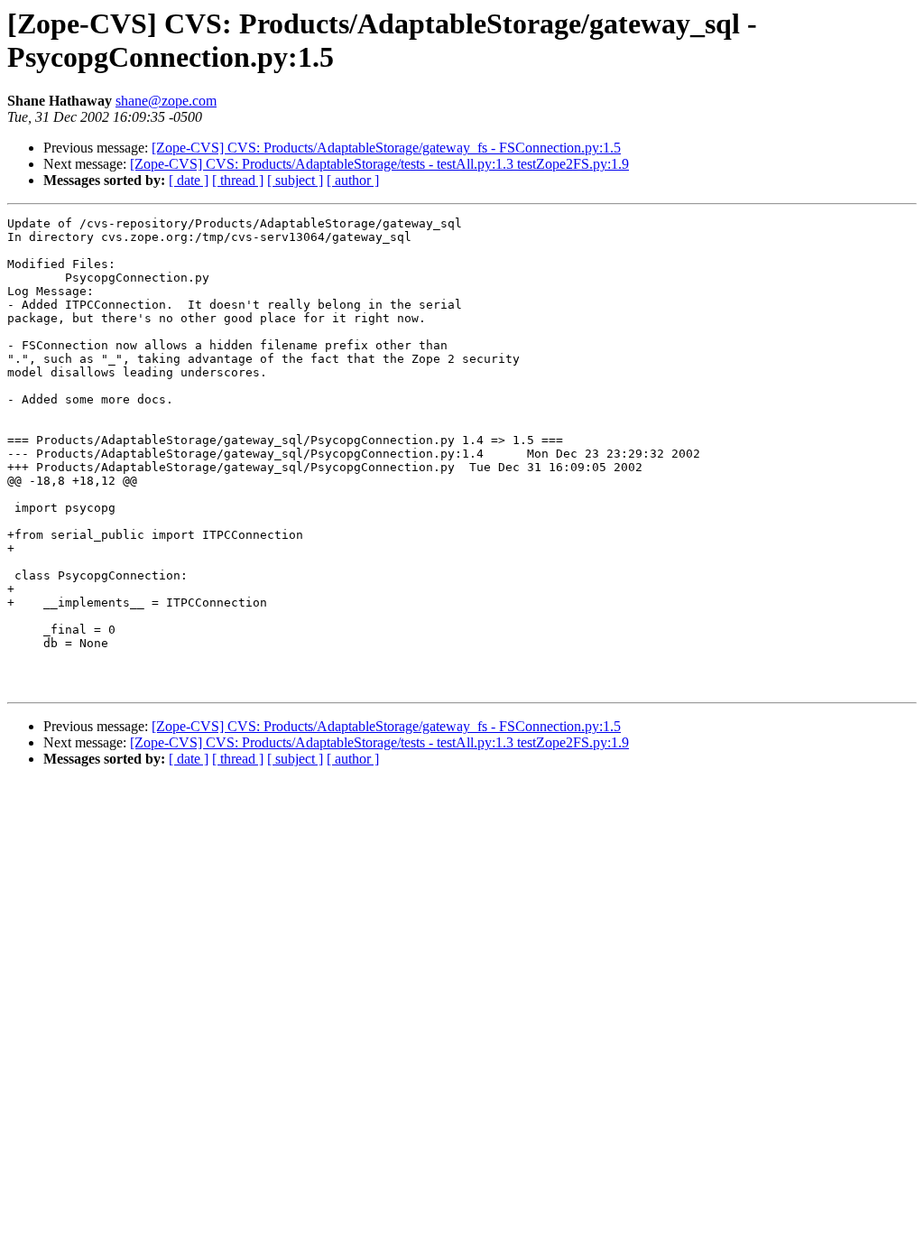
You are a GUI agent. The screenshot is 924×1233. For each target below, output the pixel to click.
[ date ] (188, 180)
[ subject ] (295, 180)
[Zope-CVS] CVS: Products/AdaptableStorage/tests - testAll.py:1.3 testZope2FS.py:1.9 (379, 164)
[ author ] (353, 180)
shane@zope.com (166, 100)
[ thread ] (237, 180)
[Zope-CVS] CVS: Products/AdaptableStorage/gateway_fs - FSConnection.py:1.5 (386, 147)
